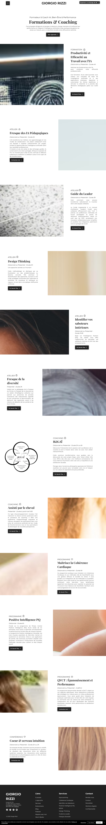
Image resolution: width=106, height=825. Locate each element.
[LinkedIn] (13, 810)
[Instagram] (10, 810)
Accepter (99, 822)
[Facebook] (7, 810)
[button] (8, 3)
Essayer (16, 806)
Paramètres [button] (83, 822)
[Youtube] (17, 810)
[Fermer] (104, 822)
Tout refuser (91, 822)
